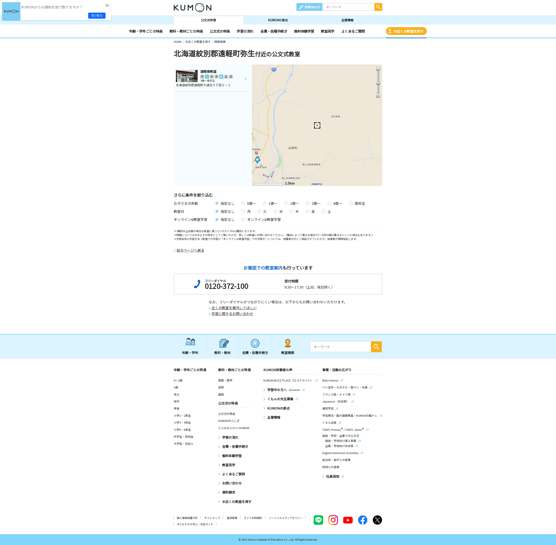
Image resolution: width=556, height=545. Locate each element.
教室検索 (287, 352)
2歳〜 (294, 203)
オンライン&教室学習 (264, 219)
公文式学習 (208, 20)
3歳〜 (316, 203)
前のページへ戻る (190, 250)
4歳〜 (337, 203)
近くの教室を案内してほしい (234, 308)
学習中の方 (312, 7)
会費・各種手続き (273, 31)
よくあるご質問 (353, 31)
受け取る (97, 15)
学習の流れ (245, 31)
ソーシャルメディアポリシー (286, 518)
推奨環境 (232, 518)
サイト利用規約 (253, 518)
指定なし (228, 203)
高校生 (360, 203)
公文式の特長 (220, 31)
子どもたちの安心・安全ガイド (195, 524)
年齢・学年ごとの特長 (146, 31)
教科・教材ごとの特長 (186, 31)
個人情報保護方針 (187, 518)
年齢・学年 (190, 352)
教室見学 (327, 31)
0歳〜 (251, 203)
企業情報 (347, 20)
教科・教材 (222, 352)
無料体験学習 (304, 31)
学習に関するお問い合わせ (232, 313)
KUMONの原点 (278, 20)
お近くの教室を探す (409, 31)
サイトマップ (212, 518)
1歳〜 (273, 203)
